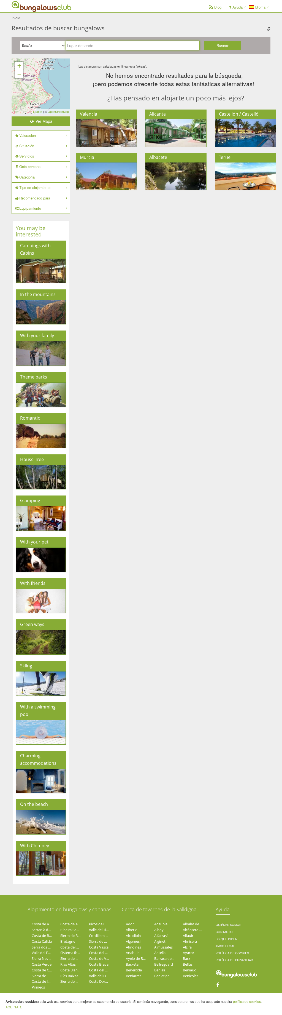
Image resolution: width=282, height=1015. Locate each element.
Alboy (159, 929)
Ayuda (237, 7)
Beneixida (134, 970)
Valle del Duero (101, 975)
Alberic (131, 929)
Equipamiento (30, 208)
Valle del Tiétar (101, 929)
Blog (217, 7)
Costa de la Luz (44, 981)
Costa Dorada (100, 981)
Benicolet (190, 975)
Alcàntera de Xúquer (199, 929)
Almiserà (190, 941)
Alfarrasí (160, 935)
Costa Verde (41, 964)
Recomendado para (34, 198)
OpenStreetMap (58, 111)
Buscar (222, 45)
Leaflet (37, 111)
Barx (186, 958)
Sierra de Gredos (45, 975)
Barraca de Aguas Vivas (173, 958)
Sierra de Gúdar (101, 941)
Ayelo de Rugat (138, 958)
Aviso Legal (225, 946)
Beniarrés (133, 975)
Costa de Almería (45, 923)
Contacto (224, 931)
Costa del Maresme (104, 952)
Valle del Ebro (43, 952)
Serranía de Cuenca (47, 929)
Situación (26, 145)
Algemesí (133, 941)
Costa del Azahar (102, 970)
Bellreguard (163, 964)
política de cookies (247, 1001)
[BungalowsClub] (25, 6)
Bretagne (67, 941)
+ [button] (19, 65)
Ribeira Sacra (70, 929)
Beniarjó (189, 970)
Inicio (16, 17)
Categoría (27, 177)
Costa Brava (99, 964)
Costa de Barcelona (47, 935)
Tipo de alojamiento (34, 187)
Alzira (187, 947)
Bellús (187, 964)
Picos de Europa (102, 923)
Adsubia (160, 923)
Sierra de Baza (71, 935)
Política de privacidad (234, 960)
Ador (130, 923)
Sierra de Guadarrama (78, 981)
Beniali (159, 970)
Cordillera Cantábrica (106, 935)
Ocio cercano (29, 166)
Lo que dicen (226, 939)
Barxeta (132, 964)
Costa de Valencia (103, 958)
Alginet (160, 941)
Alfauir (188, 935)
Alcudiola (133, 935)
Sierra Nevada (43, 958)
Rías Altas (68, 964)
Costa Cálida (42, 941)
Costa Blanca (70, 970)
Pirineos (38, 987)
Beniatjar (161, 975)
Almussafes (163, 947)
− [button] (19, 74)
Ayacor (188, 952)
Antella (160, 952)
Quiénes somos (228, 924)
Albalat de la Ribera (198, 923)
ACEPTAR (13, 1007)
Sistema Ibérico (72, 952)
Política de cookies (232, 953)
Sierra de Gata (71, 958)
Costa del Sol (70, 947)
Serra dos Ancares (46, 947)
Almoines (133, 947)
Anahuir (132, 952)
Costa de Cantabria (47, 970)
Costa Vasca (99, 947)
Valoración (27, 135)
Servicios (26, 156)
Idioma (259, 7)
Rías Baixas (69, 975)
